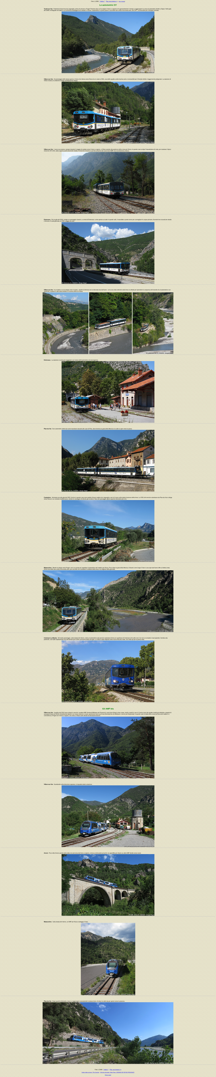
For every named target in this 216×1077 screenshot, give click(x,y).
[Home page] (108, 1075)
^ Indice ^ (102, 1)
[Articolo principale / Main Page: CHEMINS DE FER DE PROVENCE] (117, 1072)
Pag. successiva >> (112, 1)
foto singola (122, 1)
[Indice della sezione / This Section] (90, 1072)
